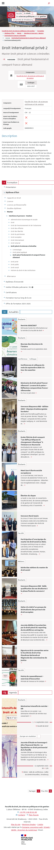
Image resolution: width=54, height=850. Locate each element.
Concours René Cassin (30, 516)
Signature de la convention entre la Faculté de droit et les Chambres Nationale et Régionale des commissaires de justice (34, 655)
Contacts (21, 815)
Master (19, 33)
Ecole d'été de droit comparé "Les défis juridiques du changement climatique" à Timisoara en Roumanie (33, 441)
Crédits (40, 824)
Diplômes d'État (9, 33)
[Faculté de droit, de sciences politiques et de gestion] (11, 15)
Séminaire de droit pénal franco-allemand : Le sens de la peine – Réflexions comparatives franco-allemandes (34, 387)
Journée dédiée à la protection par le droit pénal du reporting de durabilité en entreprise (33, 627)
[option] (27, 327)
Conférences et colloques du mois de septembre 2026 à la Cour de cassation (33, 367)
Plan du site (15, 824)
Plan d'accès (34, 815)
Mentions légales (29, 824)
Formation (40, 31)
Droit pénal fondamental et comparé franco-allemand (29, 38)
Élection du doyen (28, 496)
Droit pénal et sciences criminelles (15, 35)
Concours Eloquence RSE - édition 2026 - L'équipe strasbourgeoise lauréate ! (34, 409)
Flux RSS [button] (44, 791)
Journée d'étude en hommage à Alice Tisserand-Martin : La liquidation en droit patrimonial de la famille (34, 746)
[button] (49, 3)
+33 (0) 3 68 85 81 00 (28, 812)
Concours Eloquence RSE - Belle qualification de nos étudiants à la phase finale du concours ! (34, 588)
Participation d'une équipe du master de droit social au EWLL (33, 540)
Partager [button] (32, 791)
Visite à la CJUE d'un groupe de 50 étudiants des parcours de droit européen (33, 609)
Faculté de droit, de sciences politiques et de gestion (18, 31)
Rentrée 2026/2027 (29, 325)
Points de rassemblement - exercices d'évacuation (32, 677)
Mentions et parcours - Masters (34, 33)
